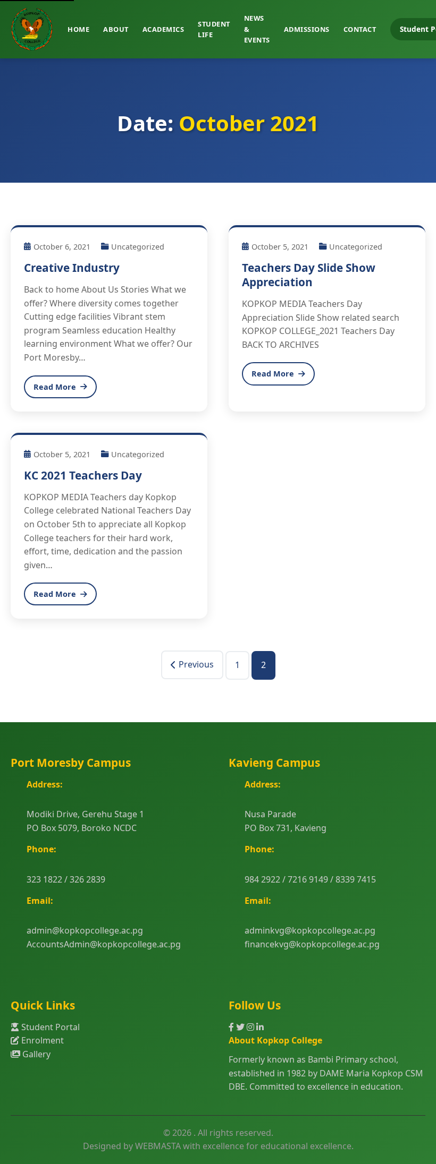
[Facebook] (232, 1027)
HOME (78, 29)
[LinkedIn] (260, 1027)
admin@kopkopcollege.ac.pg (85, 930)
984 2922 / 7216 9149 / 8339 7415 (310, 879)
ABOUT (116, 29)
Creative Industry (72, 267)
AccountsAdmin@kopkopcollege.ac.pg (104, 944)
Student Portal (49, 1027)
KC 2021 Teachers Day (83, 475)
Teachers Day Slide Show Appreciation (308, 274)
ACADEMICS (163, 29)
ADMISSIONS (307, 29)
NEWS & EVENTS (257, 29)
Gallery (35, 1054)
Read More (54, 387)
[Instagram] (251, 1027)
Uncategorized (137, 247)
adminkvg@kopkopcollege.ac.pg (310, 930)
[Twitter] (241, 1027)
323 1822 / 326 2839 (66, 879)
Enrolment (41, 1040)
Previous (196, 664)
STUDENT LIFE (214, 29)
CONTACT (359, 29)
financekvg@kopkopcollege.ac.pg (312, 944)
